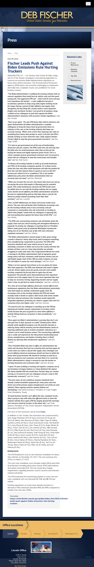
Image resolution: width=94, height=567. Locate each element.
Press (16, 53)
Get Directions (20, 566)
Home (10, 53)
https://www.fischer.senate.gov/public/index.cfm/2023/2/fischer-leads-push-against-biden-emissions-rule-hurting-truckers (39, 501)
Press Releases (75, 64)
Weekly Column (74, 70)
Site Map (88, 557)
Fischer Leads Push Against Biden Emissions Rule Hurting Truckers (33, 67)
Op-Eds (74, 76)
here (43, 411)
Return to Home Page (47, 17)
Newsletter (76, 80)
